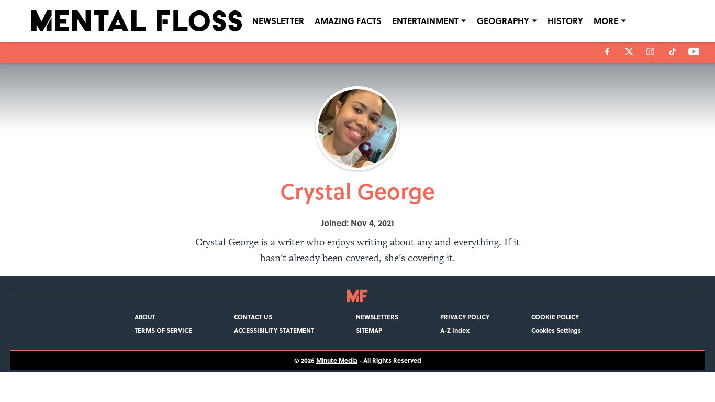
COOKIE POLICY (555, 316)
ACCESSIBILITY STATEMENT (274, 330)
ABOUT (145, 316)
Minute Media (337, 360)
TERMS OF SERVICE (163, 330)
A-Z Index (455, 330)
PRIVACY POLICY (464, 316)
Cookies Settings (556, 330)
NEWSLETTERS (377, 316)
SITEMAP (369, 330)
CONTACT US (253, 316)
